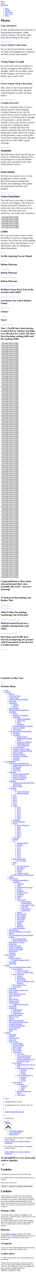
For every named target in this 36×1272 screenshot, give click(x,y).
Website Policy (13, 1134)
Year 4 (15, 800)
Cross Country (21, 900)
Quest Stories (21, 1095)
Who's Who (12, 701)
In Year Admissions (19, 779)
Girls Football (21, 917)
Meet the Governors (19, 754)
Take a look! (17, 770)
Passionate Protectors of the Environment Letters (25, 1060)
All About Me (21, 979)
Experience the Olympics (25, 887)
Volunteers (12, 953)
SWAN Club (21, 721)
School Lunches (14, 1002)
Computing (16, 820)
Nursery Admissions (19, 776)
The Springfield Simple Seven (18, 1022)
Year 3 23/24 (9, 14)
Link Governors (18, 752)
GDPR (11, 877)
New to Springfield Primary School (20, 967)
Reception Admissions (20, 777)
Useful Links (13, 1029)
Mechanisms (21, 868)
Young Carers (17, 729)
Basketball (20, 926)
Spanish (15, 839)
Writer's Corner (13, 1041)
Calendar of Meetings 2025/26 (22, 751)
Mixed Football (21, 914)
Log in (3, 3)
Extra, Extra (20, 1054)
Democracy (24, 1086)
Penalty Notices (18, 786)
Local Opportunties (19, 928)
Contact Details (13, 698)
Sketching (20, 845)
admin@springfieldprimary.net (14, 1112)
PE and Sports (13, 878)
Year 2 (15, 797)
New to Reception (18, 974)
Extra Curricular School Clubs (18, 990)
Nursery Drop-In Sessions (21, 774)
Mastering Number (23, 793)
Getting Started (17, 1010)
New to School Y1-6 (19, 985)
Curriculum (12, 788)
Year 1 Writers (17, 1047)
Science (15, 806)
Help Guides (17, 1011)
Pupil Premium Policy (20, 939)
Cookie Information (15, 1133)
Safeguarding (13, 703)
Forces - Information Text (25, 1075)
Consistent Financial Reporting (18, 699)
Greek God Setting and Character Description (24, 1056)
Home (7, 8)
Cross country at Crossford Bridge (26, 902)
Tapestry (11, 1018)
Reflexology (21, 724)
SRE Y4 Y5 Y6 (14, 1017)
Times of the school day (16, 1020)
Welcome (12, 694)
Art (14, 841)
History (15, 823)
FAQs (11, 1031)
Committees (16, 735)
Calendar (11, 956)
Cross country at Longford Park (26, 909)
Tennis (19, 885)
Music (15, 862)
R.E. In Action (21, 861)
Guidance (16, 705)
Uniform (19, 976)
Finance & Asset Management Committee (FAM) (24, 738)
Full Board (16, 733)
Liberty (23, 1088)
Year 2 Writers (17, 1049)
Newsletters (16, 768)
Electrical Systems (22, 873)
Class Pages (8, 12)
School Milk (17, 987)
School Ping (12, 1008)
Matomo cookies (11, 1234)
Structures (20, 869)
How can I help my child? (25, 972)
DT (14, 864)
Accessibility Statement (16, 1131)
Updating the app (18, 1013)
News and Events (10, 955)
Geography (16, 838)
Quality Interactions (23, 791)
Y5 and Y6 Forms (14, 1027)
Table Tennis (21, 919)
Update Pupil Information (17, 1026)
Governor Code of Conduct (21, 749)
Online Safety (13, 992)
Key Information (10, 761)
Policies (15, 706)
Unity (22, 1089)
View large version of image (10, 217)
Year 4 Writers (17, 1052)
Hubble (23, 1072)
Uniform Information (15, 1024)
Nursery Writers (18, 1043)
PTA (10, 997)
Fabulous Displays (22, 843)
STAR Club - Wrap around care (19, 763)
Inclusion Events (22, 893)
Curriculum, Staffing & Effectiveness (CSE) (24, 743)
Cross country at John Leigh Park (27, 906)
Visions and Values (15, 696)
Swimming (20, 894)
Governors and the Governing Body (20, 731)
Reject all (4, 1186)
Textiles (19, 871)
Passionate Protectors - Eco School (20, 932)
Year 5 (15, 802)
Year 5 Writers (17, 1063)
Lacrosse (19, 896)
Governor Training (19, 747)
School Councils (14, 1001)
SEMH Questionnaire (23, 719)
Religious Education (19, 859)
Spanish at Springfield (16, 949)
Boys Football (21, 916)
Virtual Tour (20, 978)
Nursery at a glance (23, 971)
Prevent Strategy (14, 708)
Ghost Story (20, 1084)
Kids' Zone (12, 1040)
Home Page (4, 5)
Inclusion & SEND (15, 946)
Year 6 (15, 804)
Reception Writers (18, 1045)
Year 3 (15, 799)
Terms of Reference (23, 745)
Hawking (24, 1070)
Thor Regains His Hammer (25, 1068)
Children (7, 10)
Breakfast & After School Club (22, 765)
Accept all (12, 1186)
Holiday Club (17, 767)
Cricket (19, 889)
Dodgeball (20, 891)
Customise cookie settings (24, 1186)
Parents (7, 965)
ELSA (19, 722)
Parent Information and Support (23, 726)
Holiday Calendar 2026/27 (21, 960)
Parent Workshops (14, 995)
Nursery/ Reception (23, 825)
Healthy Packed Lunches (21, 1004)
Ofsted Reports (13, 930)
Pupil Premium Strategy (20, 940)
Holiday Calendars (15, 958)
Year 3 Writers (17, 1050)
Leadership (20, 884)
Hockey (19, 912)
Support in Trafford (19, 728)
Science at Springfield (16, 948)
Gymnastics (20, 921)
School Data (13, 944)
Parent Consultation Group (17, 994)
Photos (7, 15)
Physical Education (19, 822)
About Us (8, 692)
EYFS (15, 790)
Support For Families (15, 1015)
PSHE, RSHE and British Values (23, 875)
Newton (23, 1073)
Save (18, 1270)
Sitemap (7, 1122)
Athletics (19, 924)
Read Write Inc (13, 999)
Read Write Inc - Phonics (17, 942)
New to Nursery (18, 969)
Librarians (12, 1036)
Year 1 (15, 795)
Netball (19, 923)
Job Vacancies (13, 951)
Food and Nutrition (23, 866)
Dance (19, 898)
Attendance (16, 760)
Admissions (12, 772)
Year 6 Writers (17, 1082)
